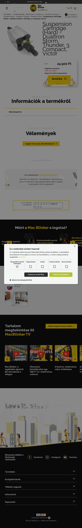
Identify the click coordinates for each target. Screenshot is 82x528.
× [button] (74, 246)
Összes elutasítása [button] (36, 275)
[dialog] (41, 264)
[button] (21, 280)
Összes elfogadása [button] (61, 275)
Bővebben (22, 257)
